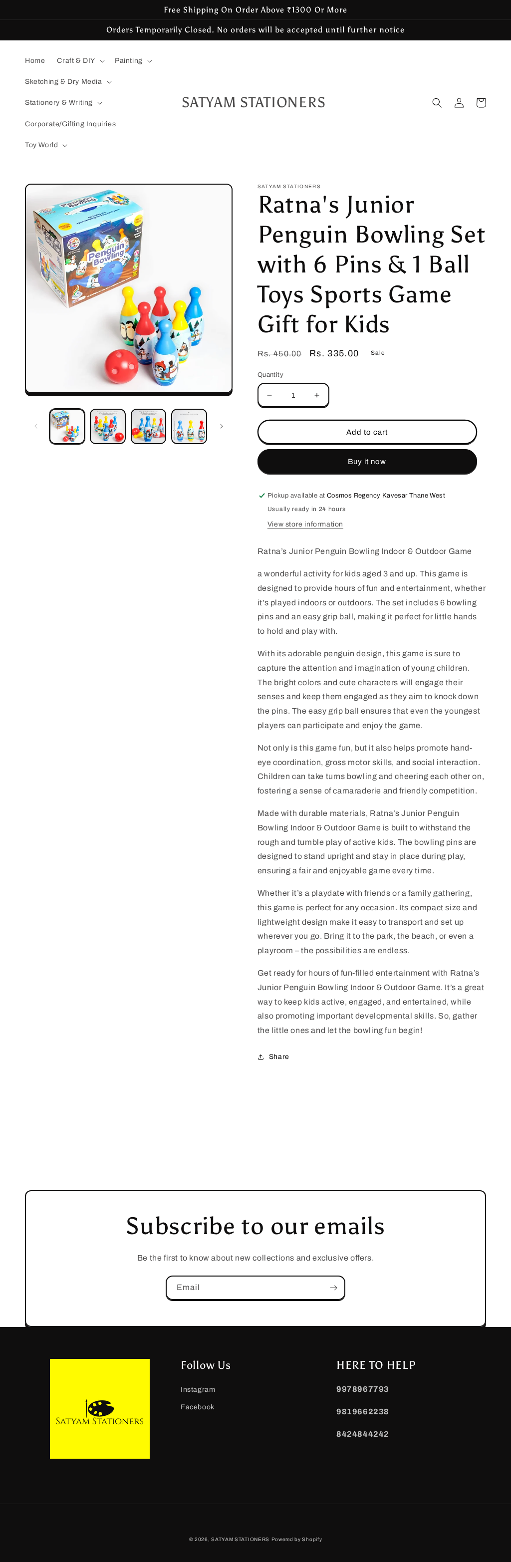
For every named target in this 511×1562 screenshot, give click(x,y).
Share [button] (279, 1056)
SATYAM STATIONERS (240, 1539)
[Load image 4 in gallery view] (189, 426)
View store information (305, 524)
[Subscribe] (333, 1288)
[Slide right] (222, 426)
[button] (80, 60)
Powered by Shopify (296, 1539)
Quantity (270, 374)
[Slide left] (36, 426)
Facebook (198, 1407)
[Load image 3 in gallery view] (148, 426)
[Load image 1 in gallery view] (67, 426)
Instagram (198, 1389)
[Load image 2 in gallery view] (107, 426)
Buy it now (367, 462)
